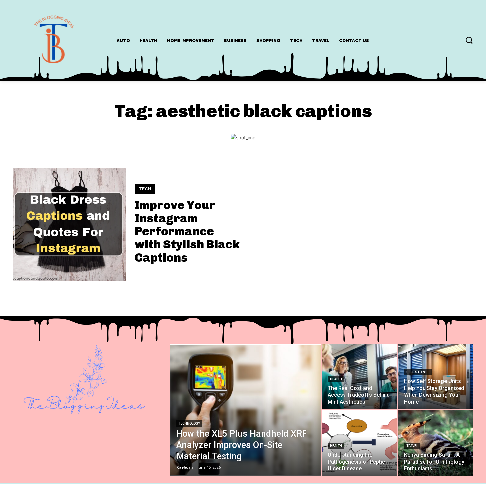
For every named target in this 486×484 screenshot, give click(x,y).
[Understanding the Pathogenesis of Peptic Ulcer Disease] (359, 443)
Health (336, 379)
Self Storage (418, 372)
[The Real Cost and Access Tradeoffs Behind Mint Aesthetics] (359, 376)
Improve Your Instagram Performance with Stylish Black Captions (187, 231)
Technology (189, 423)
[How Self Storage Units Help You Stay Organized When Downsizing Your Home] (435, 376)
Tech (145, 188)
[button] (469, 40)
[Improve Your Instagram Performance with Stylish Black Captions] (69, 224)
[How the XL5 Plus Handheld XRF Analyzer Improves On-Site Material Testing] (245, 410)
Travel (412, 446)
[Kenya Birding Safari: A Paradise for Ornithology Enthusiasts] (435, 443)
